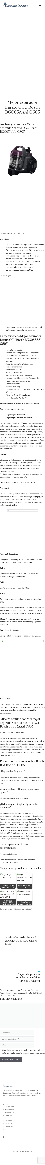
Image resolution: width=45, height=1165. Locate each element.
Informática (9, 1112)
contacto (8, 1118)
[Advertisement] (22, 33)
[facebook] (3, 1137)
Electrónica (9, 1110)
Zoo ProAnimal (11, 824)
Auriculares (9, 1107)
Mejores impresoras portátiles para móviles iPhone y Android (27, 977)
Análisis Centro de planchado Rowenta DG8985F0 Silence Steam (21, 941)
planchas (8, 1115)
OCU (6, 1129)
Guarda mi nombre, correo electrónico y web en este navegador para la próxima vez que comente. (23, 1051)
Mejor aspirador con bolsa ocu (19, 417)
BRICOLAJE (8, 1123)
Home (6, 1104)
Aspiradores (8, 909)
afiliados (8, 1121)
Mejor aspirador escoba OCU (18, 415)
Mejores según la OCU (23, 909)
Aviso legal (9, 1126)
